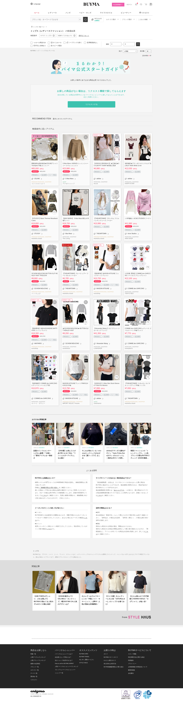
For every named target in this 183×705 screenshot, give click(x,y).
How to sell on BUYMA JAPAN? (64, 663)
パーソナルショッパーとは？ (64, 654)
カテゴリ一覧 (34, 670)
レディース (52, 13)
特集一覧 (33, 654)
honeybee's (129, 348)
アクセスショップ (69, 183)
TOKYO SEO (129, 293)
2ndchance (97, 403)
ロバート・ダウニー (38, 403)
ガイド (106, 654)
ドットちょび (35, 293)
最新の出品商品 (35, 663)
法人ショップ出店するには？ (64, 660)
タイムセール (57, 42)
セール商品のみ (40, 42)
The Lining (66, 238)
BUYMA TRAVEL (84, 656)
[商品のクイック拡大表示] (55, 137)
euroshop (97, 293)
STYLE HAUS (83, 662)
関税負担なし (93, 42)
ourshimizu (66, 348)
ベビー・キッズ (85, 13)
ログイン (129, 4)
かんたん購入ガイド (110, 660)
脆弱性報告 (131, 670)
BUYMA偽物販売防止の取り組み (113, 667)
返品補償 (44, 175)
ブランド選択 (127, 19)
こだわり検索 (143, 19)
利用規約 (131, 660)
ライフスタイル (106, 13)
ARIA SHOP (129, 238)
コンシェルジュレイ (38, 183)
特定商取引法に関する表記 (136, 657)
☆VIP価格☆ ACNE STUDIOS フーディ (138, 218)
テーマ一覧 (33, 673)
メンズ (68, 13)
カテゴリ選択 (111, 19)
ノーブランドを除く (75, 42)
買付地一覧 (33, 676)
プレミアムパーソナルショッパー (65, 669)
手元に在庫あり (40, 46)
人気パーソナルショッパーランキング (66, 666)
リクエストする (91, 104)
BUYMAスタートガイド (111, 657)
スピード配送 (57, 46)
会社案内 (131, 673)
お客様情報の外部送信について (137, 667)
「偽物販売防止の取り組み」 (49, 487)
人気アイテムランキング (38, 657)
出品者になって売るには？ (63, 657)
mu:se (96, 183)
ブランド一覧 (34, 667)
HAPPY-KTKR (129, 183)
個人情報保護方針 (35, 696)
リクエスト (145, 13)
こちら (44, 495)
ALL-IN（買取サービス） (86, 659)
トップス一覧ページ (39, 27)
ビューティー (126, 13)
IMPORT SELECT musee (71, 403)
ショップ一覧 (59, 673)
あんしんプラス (119, 490)
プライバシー (132, 663)
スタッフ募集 (132, 654)
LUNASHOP (98, 348)
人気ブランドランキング (38, 660)
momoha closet (36, 238)
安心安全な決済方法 (110, 663)
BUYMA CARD (83, 654)
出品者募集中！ (118, 4)
